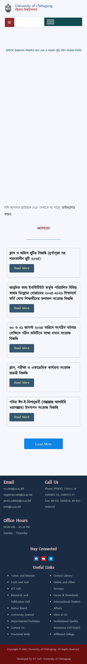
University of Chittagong (33, 5)
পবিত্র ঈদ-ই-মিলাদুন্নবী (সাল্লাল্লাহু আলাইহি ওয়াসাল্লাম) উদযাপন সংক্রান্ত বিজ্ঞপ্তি (37, 405)
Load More (43, 443)
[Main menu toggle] (9, 22)
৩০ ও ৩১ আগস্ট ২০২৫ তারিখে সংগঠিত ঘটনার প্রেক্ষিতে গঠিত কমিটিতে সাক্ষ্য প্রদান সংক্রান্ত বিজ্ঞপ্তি (42, 333)
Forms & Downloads (66, 595)
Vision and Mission (23, 576)
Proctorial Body (20, 634)
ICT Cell (16, 589)
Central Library (63, 576)
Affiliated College (64, 634)
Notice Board (19, 608)
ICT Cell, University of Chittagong (52, 659)
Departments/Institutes (25, 621)
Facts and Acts (20, 582)
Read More (21, 268)
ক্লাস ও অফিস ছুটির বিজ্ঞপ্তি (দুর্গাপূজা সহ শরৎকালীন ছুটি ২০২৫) (37, 256)
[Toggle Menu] (50, 22)
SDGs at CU (60, 615)
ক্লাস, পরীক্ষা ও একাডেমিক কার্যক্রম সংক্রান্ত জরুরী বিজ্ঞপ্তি (39, 370)
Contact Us (17, 628)
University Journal (22, 615)
